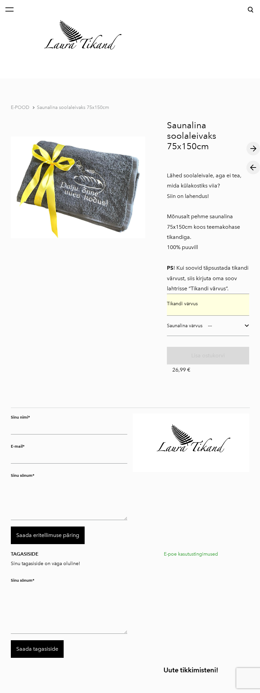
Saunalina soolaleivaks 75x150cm (73, 107)
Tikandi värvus (182, 304)
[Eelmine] (253, 167)
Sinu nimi (19, 417)
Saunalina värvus (184, 326)
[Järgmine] (253, 148)
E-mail (17, 446)
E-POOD (20, 107)
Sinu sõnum (21, 475)
